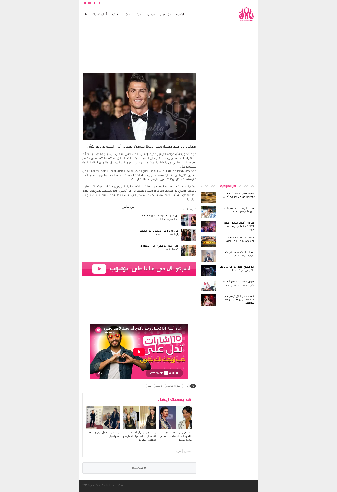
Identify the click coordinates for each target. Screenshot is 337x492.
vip (187, 386)
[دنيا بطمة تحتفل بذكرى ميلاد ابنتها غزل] (103, 417)
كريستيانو (158, 386)
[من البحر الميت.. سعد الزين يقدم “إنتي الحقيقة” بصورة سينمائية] (208, 256)
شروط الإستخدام (221, 3)
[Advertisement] (228, 125)
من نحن (252, 3)
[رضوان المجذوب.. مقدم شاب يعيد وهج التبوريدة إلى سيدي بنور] (208, 285)
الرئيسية (180, 13)
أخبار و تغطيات (99, 13)
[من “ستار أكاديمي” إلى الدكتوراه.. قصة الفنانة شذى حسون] (188, 250)
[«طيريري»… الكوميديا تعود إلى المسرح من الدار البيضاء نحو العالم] (208, 241)
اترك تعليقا (138, 468)
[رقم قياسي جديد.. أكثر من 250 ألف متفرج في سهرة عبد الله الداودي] (208, 270)
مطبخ (129, 13)
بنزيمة (179, 386)
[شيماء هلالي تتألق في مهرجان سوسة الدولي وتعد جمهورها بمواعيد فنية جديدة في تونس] (208, 300)
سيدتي (151, 13)
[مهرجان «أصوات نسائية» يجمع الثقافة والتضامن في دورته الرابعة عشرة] (208, 226)
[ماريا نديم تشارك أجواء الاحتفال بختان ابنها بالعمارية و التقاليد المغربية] (139, 417)
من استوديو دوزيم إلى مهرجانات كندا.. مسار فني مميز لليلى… (159, 217)
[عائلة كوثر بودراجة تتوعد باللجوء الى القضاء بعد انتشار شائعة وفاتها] (175, 417)
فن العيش (165, 13)
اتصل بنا (232, 3)
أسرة (139, 13)
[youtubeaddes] (139, 268)
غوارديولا (169, 386)
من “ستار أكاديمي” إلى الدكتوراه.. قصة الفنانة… (159, 247)
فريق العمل (242, 3)
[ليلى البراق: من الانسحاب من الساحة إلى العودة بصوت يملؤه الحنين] (188, 235)
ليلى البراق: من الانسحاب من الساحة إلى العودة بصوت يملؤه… (159, 232)
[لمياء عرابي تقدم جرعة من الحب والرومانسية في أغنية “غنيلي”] (208, 212)
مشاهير (116, 13)
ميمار (149, 386)
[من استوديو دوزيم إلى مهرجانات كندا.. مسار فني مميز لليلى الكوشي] (188, 220)
